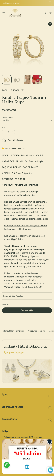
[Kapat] (49, 442)
